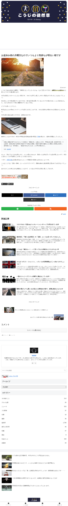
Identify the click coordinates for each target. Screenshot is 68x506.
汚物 (38, 136)
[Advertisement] (34, 37)
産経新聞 (9, 149)
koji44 (34, 355)
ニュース (5, 183)
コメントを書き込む (34, 330)
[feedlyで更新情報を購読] (17, 208)
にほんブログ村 (13, 376)
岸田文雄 (9, 160)
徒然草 (11, 183)
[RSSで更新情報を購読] (50, 208)
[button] (34, 200)
